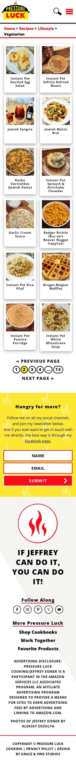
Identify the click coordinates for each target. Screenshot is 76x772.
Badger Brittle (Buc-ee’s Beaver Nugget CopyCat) (56, 237)
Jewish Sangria (20, 129)
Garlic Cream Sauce (20, 234)
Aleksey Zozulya (38, 726)
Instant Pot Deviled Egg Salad (20, 82)
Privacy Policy (40, 749)
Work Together (38, 640)
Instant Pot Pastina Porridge (20, 339)
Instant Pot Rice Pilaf (20, 286)
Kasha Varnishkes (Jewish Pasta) (20, 183)
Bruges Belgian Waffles (56, 286)
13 (58, 369)
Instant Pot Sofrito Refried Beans (56, 82)
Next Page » (38, 378)
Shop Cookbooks (38, 632)
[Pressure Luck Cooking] (15, 18)
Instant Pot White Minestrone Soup (56, 341)
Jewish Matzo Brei (56, 131)
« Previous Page (38, 361)
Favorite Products (38, 648)
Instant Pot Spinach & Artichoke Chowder (55, 185)
